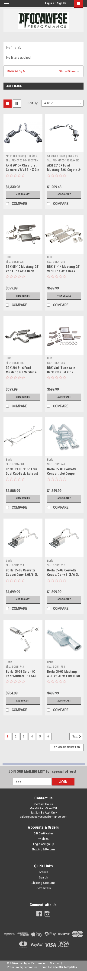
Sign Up (61, 3)
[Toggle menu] (6, 6)
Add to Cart (22, 194)
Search (43, 877)
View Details (23, 296)
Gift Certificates (44, 833)
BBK (8, 257)
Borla (9, 459)
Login (48, 3)
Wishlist (43, 838)
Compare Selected (67, 747)
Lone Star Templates (64, 967)
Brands (43, 872)
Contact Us (43, 888)
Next (75, 736)
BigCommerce (28, 967)
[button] (43, 71)
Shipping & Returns (43, 849)
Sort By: (33, 103)
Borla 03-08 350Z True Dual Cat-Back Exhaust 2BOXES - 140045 (22, 473)
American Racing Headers (21, 155)
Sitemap (55, 963)
